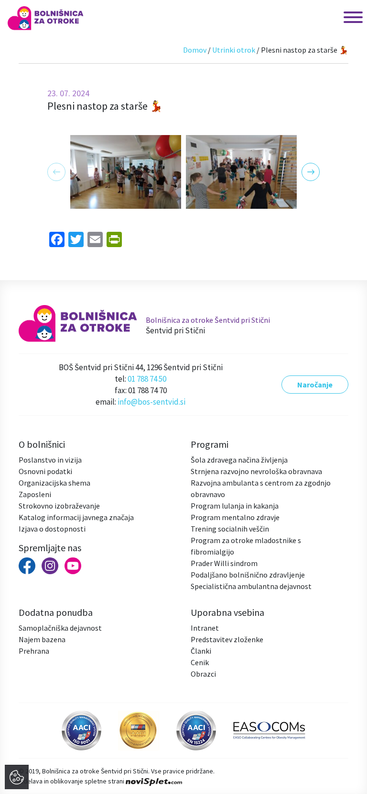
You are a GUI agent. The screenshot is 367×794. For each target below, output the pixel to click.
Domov (194, 50)
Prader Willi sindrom (224, 563)
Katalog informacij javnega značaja (76, 517)
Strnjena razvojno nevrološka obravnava (256, 471)
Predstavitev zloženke (227, 639)
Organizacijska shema (54, 483)
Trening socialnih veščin (230, 528)
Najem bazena (42, 639)
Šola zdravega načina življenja (239, 460)
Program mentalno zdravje (235, 517)
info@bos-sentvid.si (151, 402)
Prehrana (34, 651)
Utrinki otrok (233, 50)
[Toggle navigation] (343, 18)
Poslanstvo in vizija (50, 460)
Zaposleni (35, 494)
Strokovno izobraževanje (59, 505)
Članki (201, 651)
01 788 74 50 (147, 379)
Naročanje (315, 384)
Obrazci (203, 674)
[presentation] (56, 172)
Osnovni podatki (45, 471)
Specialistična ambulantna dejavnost (251, 586)
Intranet (205, 628)
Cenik (200, 662)
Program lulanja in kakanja (235, 505)
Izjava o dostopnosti (52, 528)
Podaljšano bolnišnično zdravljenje (248, 574)
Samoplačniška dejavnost (60, 628)
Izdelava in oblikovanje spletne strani (72, 781)
